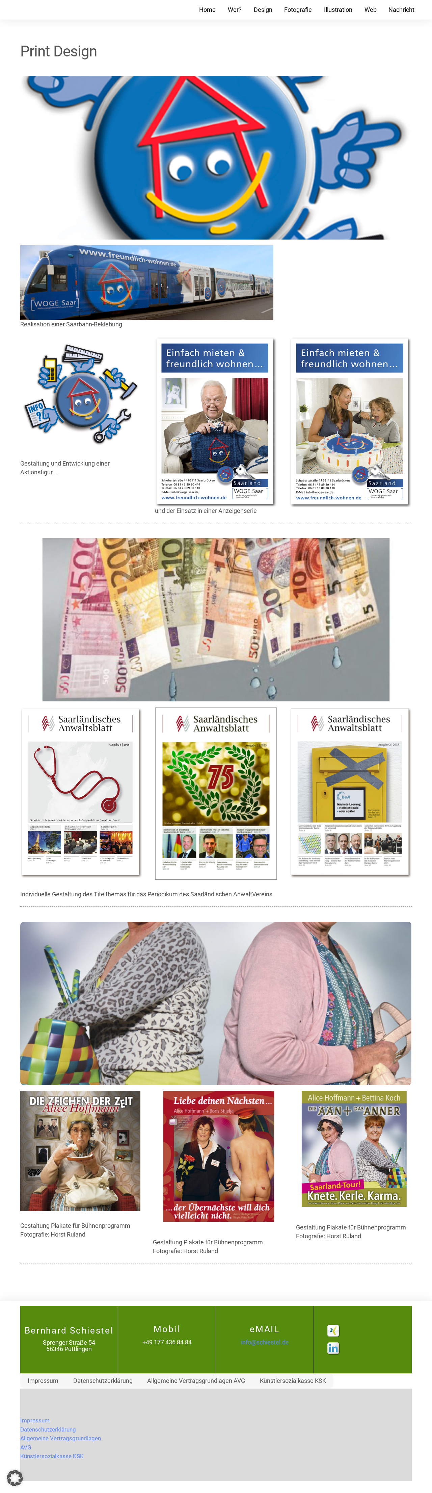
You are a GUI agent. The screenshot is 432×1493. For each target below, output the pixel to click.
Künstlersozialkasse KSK (293, 1380)
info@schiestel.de (265, 1342)
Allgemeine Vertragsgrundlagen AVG (196, 1380)
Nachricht (401, 9)
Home (207, 9)
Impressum (43, 1380)
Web (370, 9)
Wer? (235, 9)
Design (263, 9)
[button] (15, 1478)
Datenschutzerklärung (103, 1380)
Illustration (338, 9)
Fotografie (298, 9)
